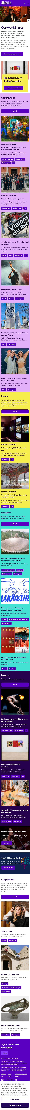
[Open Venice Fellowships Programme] (15, 180)
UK (13, 163)
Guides (4, 619)
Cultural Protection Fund (10, 974)
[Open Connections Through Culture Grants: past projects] (15, 793)
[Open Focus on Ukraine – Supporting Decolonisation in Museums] (15, 591)
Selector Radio (6, 931)
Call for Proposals (7, 159)
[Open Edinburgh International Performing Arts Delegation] (15, 702)
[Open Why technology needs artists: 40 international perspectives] (15, 541)
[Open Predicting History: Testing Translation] (15, 747)
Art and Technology (8, 570)
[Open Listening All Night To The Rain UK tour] (15, 429)
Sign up (5, 1053)
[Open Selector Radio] (15, 914)
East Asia (12, 669)
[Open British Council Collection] (15, 1008)
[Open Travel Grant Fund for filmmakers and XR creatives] (15, 225)
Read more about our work (12, 54)
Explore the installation (14, 88)
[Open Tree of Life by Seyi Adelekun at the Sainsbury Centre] (15, 476)
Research (19, 570)
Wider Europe (6, 623)
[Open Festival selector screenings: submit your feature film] (15, 361)
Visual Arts (5, 459)
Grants (4, 255)
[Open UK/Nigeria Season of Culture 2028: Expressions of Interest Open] (15, 128)
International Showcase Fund (11, 289)
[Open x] (16, 1080)
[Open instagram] (2, 1080)
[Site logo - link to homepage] (6, 3)
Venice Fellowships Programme (12, 199)
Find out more (8, 867)
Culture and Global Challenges (18, 619)
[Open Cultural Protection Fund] (15, 957)
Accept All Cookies (15, 1105)
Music (11, 299)
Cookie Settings (15, 1099)
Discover (6, 843)
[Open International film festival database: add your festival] (15, 316)
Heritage (4, 984)
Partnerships (6, 208)
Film (10, 255)
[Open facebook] (11, 1080)
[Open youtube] (7, 1080)
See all (15, 111)
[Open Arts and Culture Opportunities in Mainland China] (15, 640)
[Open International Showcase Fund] (15, 272)
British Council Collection (10, 1025)
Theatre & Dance (7, 730)
